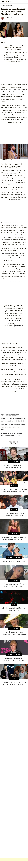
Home (2, 5)
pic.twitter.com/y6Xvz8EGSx (14, 320)
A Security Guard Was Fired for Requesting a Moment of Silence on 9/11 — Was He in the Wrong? (13, 427)
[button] (26, 2)
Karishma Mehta (11, 173)
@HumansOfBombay (7, 253)
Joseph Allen (10, 17)
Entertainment (8, 5)
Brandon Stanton (15, 225)
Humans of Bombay (14, 89)
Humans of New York (10, 57)
